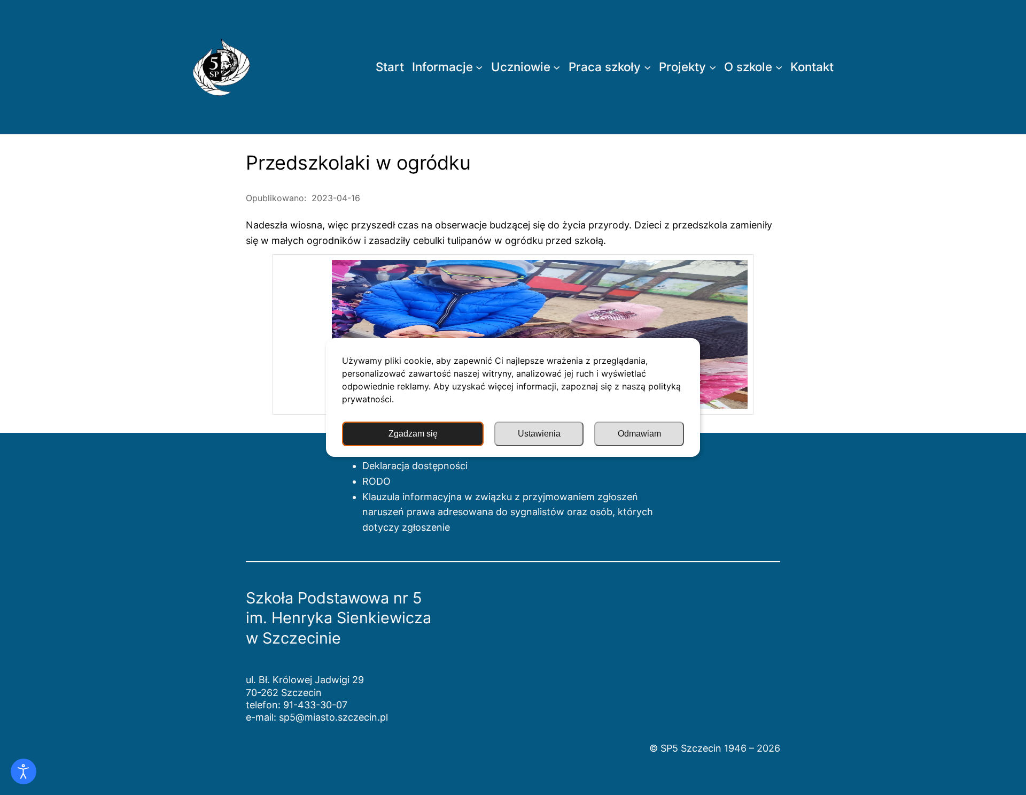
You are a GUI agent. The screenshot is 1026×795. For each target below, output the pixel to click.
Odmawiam (639, 433)
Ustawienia (539, 433)
